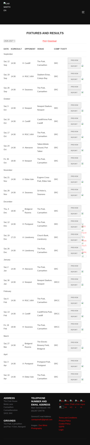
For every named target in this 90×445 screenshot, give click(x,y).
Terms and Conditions (68, 418)
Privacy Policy (65, 421)
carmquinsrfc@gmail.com (41, 420)
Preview (74, 60)
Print (45, 41)
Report (74, 66)
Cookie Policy (64, 424)
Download (52, 41)
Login (61, 430)
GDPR (61, 427)
